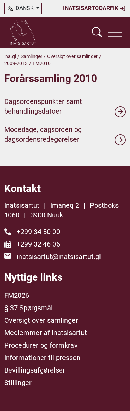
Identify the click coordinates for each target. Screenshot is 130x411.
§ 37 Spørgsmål (28, 308)
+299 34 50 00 (38, 231)
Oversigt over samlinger (72, 56)
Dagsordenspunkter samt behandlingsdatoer (43, 106)
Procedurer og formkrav (41, 345)
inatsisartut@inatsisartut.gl (59, 256)
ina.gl (10, 56)
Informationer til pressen (42, 358)
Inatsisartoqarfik (91, 8)
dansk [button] (24, 8)
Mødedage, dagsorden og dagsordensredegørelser (43, 134)
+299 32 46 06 (38, 244)
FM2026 (16, 295)
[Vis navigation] (115, 32)
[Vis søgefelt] (97, 32)
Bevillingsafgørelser (34, 370)
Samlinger (31, 56)
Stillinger (18, 382)
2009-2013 (16, 63)
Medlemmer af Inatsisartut (45, 333)
